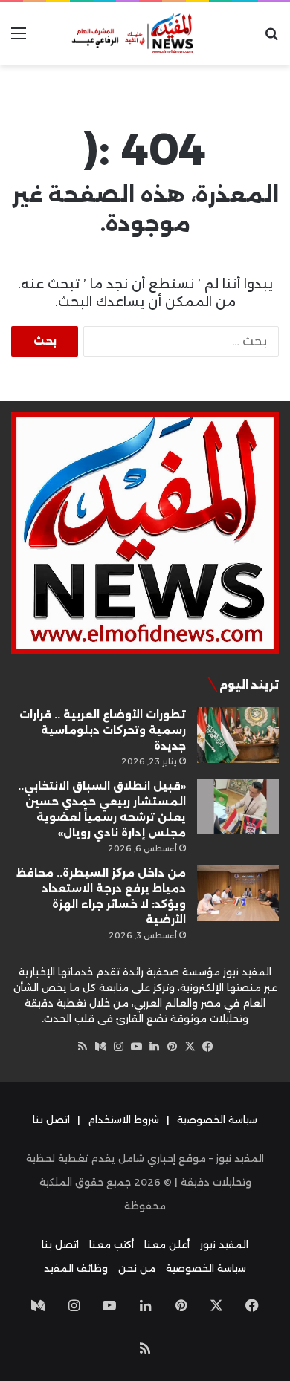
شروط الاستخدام (123, 1119)
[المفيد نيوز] (145, 34)
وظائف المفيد (76, 1268)
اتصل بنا (51, 1119)
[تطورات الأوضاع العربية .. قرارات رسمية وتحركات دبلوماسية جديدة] (238, 735)
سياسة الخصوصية (217, 1119)
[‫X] (190, 1047)
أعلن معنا (167, 1244)
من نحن (136, 1268)
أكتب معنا (111, 1244)
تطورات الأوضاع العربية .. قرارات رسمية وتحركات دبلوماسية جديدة (102, 730)
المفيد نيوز (224, 1244)
